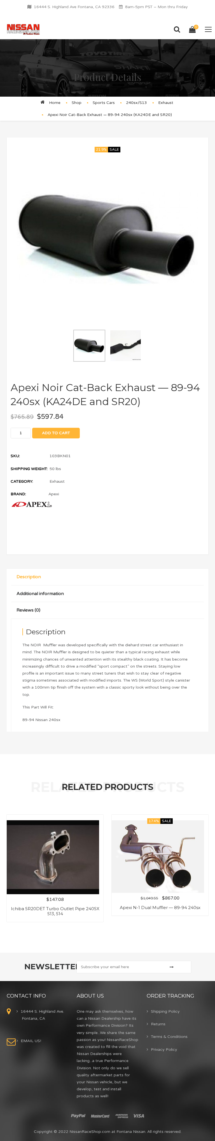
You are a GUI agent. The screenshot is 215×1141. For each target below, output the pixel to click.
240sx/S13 (136, 102)
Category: (22, 481)
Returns (158, 1024)
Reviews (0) (28, 610)
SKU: (15, 456)
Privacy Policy (164, 1049)
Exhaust (165, 102)
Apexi (53, 494)
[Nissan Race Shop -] (23, 29)
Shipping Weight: (29, 468)
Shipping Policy (165, 1011)
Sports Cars (104, 102)
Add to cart (56, 433)
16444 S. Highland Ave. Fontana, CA (42, 1015)
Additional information (40, 593)
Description (29, 577)
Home (54, 102)
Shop (76, 102)
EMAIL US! (31, 1040)
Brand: (18, 494)
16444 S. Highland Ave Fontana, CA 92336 (74, 6)
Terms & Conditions (169, 1036)
